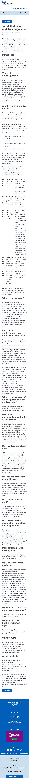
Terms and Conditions (14, 758)
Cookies (14, 763)
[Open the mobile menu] (3, 12)
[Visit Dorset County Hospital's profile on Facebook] (11, 750)
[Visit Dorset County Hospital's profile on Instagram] (14, 750)
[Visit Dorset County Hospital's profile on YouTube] (18, 750)
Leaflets (8, 32)
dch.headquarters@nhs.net (14, 717)
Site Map (14, 765)
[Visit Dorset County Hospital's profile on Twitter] (21, 750)
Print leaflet (7, 21)
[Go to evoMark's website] (14, 771)
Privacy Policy (14, 760)
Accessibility (14, 761)
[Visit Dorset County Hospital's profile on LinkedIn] (8, 750)
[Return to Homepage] (7, 3)
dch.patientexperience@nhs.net (14, 722)
